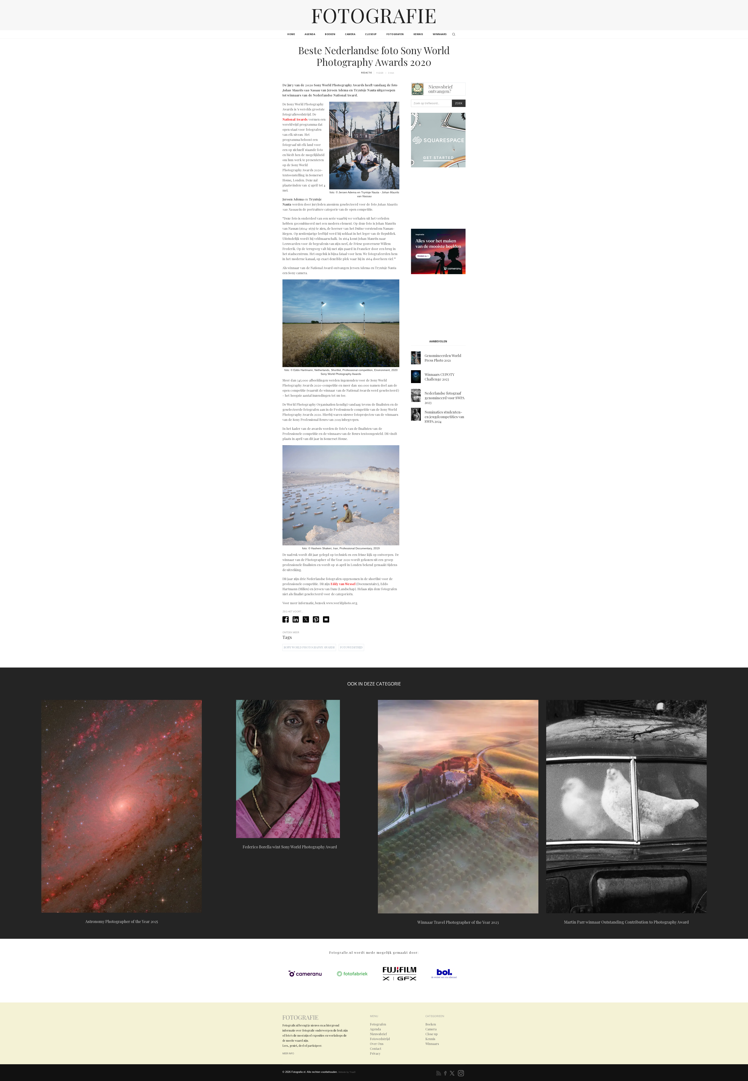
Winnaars (432, 1044)
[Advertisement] (443, 199)
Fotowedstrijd (351, 647)
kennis (418, 34)
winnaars (440, 34)
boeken (330, 34)
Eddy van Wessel (343, 584)
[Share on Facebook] (285, 619)
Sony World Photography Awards (309, 647)
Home (291, 34)
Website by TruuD (346, 1072)
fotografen (395, 34)
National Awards (295, 119)
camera (350, 34)
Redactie (366, 72)
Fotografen (378, 1024)
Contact (375, 1049)
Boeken (430, 1024)
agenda (310, 34)
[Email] (326, 619)
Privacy (375, 1053)
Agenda (375, 1029)
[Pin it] (316, 619)
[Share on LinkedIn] (296, 619)
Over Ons (376, 1044)
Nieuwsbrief (378, 1034)
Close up (431, 1034)
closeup (371, 34)
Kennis (430, 1039)
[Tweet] (306, 619)
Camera (431, 1029)
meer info (288, 1053)
